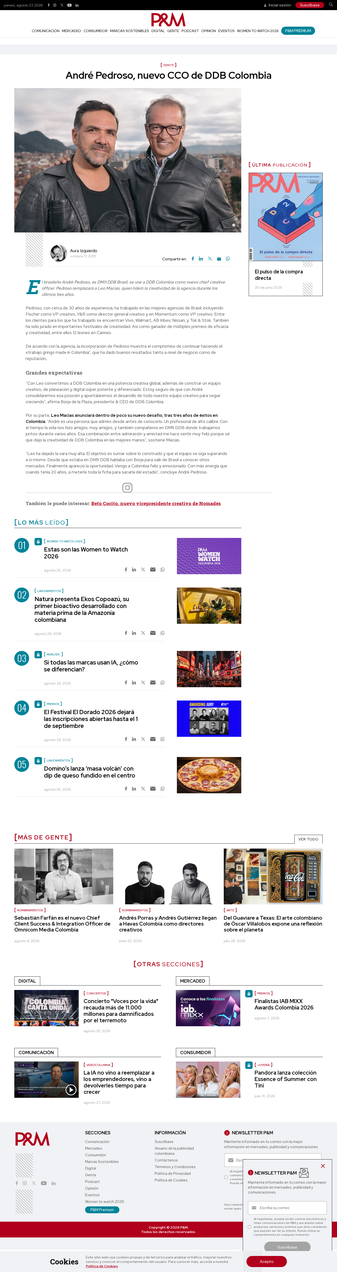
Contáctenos (166, 1160)
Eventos (226, 31)
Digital (158, 31)
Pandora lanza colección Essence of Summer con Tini (286, 1079)
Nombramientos (30, 910)
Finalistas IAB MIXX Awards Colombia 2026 (284, 1004)
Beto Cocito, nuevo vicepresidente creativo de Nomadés (156, 503)
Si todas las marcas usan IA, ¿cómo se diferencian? (91, 666)
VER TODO (308, 839)
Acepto (267, 1261)
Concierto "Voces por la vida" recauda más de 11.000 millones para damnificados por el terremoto (121, 1011)
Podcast (190, 31)
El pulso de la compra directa (279, 274)
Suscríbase (310, 5)
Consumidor (96, 31)
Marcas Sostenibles (129, 31)
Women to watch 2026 (258, 31)
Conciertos (96, 993)
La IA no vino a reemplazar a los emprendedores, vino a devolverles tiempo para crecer (119, 1082)
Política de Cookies (102, 1266)
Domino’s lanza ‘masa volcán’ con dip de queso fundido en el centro (89, 772)
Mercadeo (71, 31)
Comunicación (45, 31)
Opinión (208, 31)
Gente (173, 31)
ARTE (230, 910)
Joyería (263, 1065)
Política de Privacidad (173, 1173)
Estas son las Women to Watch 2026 (86, 553)
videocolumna (98, 1065)
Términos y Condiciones (175, 1166)
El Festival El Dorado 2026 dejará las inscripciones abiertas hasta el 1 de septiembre (91, 719)
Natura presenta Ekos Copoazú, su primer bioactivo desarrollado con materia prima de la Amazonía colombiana (82, 609)
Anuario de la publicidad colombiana (174, 1151)
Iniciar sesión (279, 5)
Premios (263, 993)
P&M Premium (298, 30)
